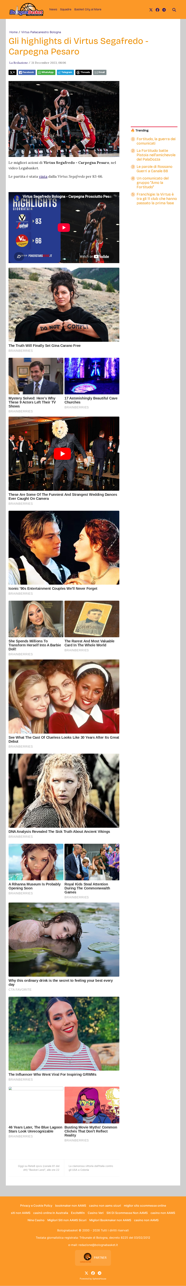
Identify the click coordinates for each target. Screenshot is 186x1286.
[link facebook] (157, 9)
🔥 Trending (140, 130)
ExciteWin (78, 1213)
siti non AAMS (20, 1213)
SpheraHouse (99, 1278)
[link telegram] (164, 9)
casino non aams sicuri (105, 1205)
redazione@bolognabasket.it (98, 1245)
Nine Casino (36, 1220)
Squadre (65, 9)
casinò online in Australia (50, 1213)
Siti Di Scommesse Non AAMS (127, 1213)
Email (102, 72)
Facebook (28, 72)
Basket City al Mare (87, 9)
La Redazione (18, 62)
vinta (43, 176)
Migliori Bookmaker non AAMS (110, 1220)
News (53, 9)
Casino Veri (96, 1213)
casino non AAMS (163, 1213)
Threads (85, 72)
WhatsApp (48, 72)
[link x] (151, 9)
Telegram (66, 72)
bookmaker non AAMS (70, 1205)
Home (13, 32)
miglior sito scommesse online (145, 1205)
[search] (174, 9)
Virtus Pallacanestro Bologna (41, 32)
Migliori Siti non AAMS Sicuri (66, 1220)
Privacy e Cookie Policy (36, 1205)
